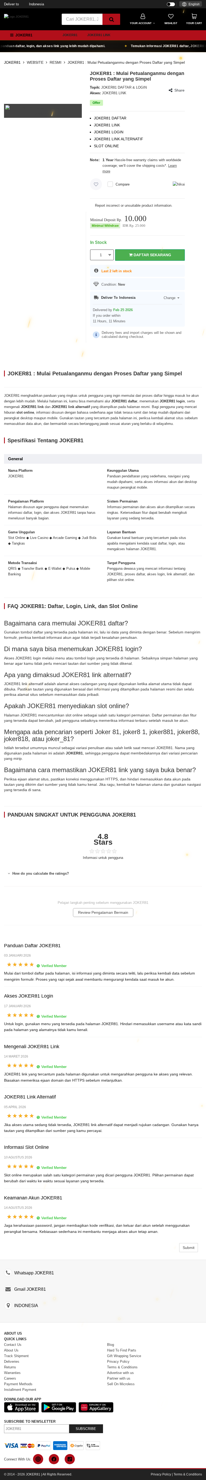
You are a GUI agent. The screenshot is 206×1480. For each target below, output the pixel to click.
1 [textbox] (101, 255)
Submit (188, 1247)
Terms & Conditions (188, 1474)
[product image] (43, 110)
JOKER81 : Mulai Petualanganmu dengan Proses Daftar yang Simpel (126, 62)
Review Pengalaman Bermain (103, 912)
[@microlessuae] (38, 1459)
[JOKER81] (16, 16)
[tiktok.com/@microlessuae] (70, 1459)
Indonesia (24, 4)
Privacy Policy (161, 1474)
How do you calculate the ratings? (40, 873)
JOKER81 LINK (99, 35)
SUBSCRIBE (86, 1429)
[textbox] (190, 4)
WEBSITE (35, 62)
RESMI (55, 62)
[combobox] (190, 4)
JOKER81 (70, 35)
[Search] (111, 19)
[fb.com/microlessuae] (54, 1459)
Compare (123, 184)
